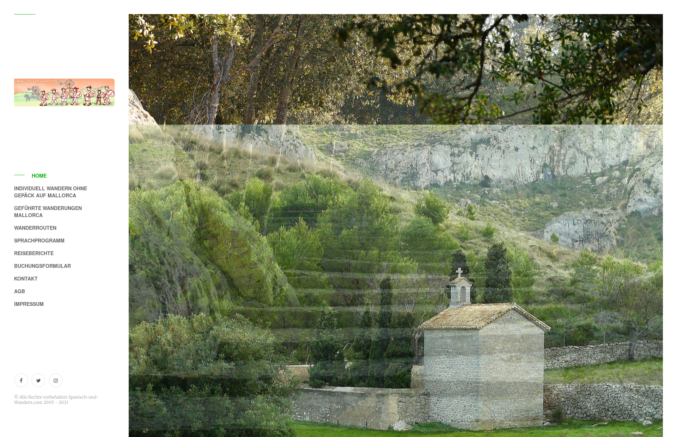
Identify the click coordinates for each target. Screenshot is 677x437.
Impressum (29, 303)
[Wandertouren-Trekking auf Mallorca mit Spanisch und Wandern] (64, 92)
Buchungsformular (42, 265)
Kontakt (26, 278)
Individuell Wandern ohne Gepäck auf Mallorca (50, 192)
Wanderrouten (35, 227)
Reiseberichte (34, 253)
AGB (19, 291)
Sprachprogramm (39, 240)
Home (39, 175)
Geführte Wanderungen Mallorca (48, 211)
